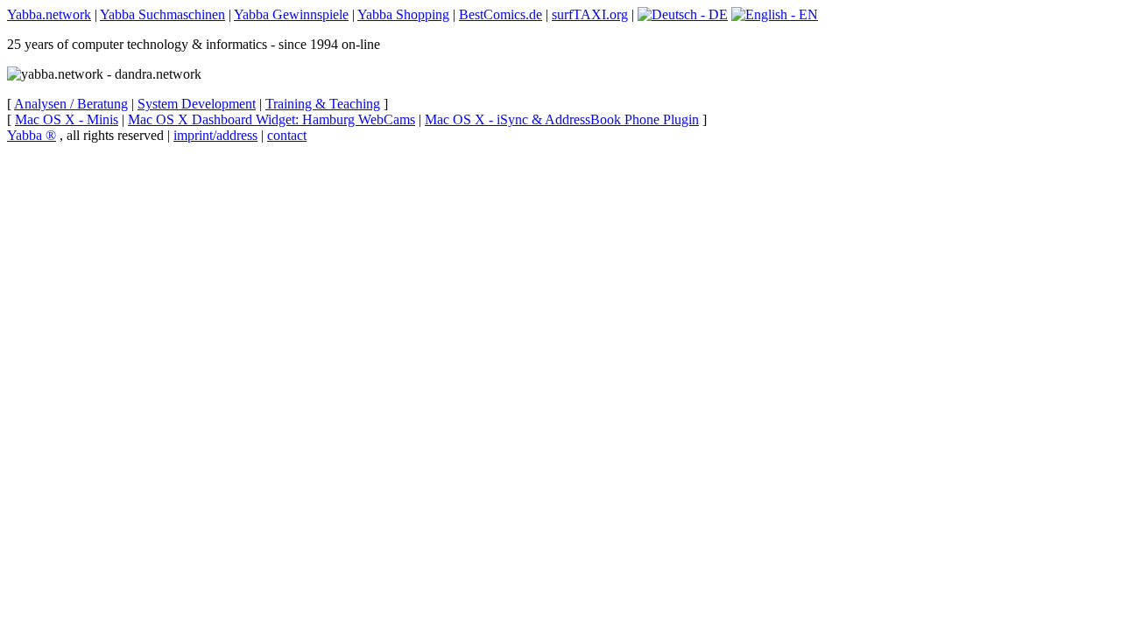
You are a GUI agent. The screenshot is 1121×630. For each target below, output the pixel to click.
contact (287, 135)
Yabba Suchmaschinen (162, 14)
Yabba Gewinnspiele (291, 14)
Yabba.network (49, 14)
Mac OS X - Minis (66, 119)
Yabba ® (31, 135)
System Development (196, 103)
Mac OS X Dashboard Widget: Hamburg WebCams (271, 119)
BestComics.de (500, 14)
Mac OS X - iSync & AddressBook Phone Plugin (562, 119)
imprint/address (215, 135)
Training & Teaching (322, 103)
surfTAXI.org (590, 14)
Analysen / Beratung (71, 103)
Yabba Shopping (403, 14)
